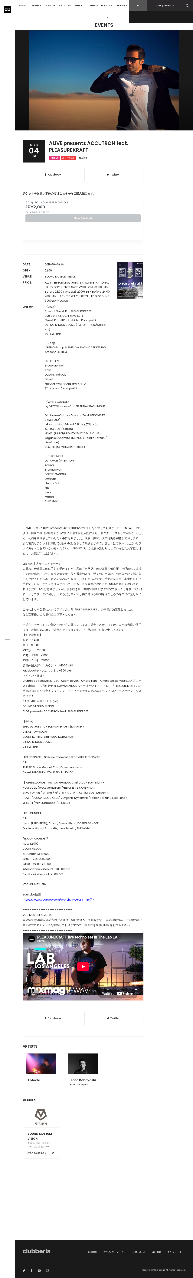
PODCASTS (107, 11)
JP (138, 5)
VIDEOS (93, 5)
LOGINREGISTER (164, 5)
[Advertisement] (104, 1207)
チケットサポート (176, 1252)
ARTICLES (65, 5)
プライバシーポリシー (114, 1252)
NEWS (22, 5)
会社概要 (156, 1252)
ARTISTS (121, 5)
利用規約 (92, 1252)
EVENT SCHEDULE (36, 1153)
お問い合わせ (139, 1252)
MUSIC (79, 5)
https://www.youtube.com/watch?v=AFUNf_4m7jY (58, 900)
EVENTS (36, 5)
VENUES (50, 5)
